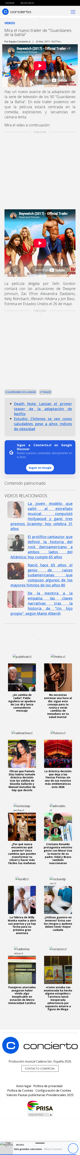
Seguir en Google (40, 467)
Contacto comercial (40, 1068)
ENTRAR (9, 3)
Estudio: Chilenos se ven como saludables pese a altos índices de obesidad (43, 423)
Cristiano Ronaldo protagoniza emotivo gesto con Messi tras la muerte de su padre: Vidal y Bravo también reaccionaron (58, 853)
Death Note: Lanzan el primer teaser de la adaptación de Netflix (43, 408)
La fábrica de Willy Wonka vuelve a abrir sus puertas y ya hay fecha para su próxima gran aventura (22, 925)
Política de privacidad (47, 1086)
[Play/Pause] (73, 1148)
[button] (38, 1154)
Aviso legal (23, 1086)
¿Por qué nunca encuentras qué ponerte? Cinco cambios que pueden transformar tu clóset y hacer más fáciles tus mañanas (22, 853)
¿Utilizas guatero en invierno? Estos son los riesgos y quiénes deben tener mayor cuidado (58, 923)
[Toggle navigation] (73, 11)
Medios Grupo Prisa (40, 1114)
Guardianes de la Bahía (21, 392)
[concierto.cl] (16, 11)
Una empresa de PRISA (40, 1105)
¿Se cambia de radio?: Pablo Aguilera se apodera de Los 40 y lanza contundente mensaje (22, 702)
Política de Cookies (20, 1090)
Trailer (46, 392)
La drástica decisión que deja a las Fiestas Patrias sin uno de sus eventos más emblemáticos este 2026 (57, 779)
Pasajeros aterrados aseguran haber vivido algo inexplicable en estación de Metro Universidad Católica (22, 995)
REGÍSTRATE (27, 3)
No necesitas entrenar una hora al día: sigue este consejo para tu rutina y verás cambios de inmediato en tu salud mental (58, 706)
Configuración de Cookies (53, 1090)
